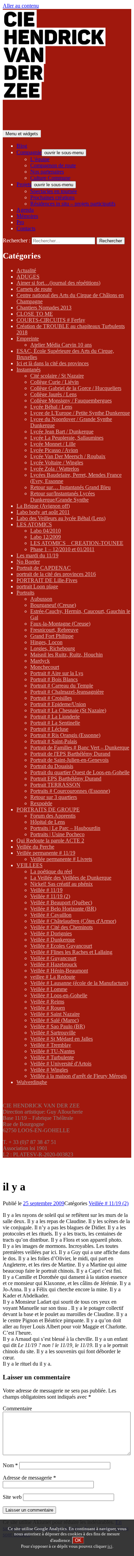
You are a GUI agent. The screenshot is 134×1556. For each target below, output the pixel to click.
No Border (28, 562)
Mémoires (27, 216)
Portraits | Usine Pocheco (57, 834)
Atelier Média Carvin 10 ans (61, 345)
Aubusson (41, 599)
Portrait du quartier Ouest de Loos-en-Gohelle (80, 772)
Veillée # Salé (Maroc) (54, 1020)
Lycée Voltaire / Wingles (56, 462)
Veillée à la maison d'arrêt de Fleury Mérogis (78, 1076)
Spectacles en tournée (53, 191)
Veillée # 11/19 (46, 890)
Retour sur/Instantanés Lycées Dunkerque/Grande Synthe (62, 497)
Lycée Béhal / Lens (51, 407)
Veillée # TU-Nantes (52, 1051)
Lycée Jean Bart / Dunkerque (61, 431)
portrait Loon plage (37, 586)
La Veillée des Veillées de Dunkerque (70, 878)
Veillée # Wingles (49, 1070)
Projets (23, 184)
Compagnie (29, 152)
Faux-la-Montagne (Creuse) (60, 624)
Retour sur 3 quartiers (53, 797)
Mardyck (40, 661)
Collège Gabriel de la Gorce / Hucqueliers (75, 388)
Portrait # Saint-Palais (53, 741)
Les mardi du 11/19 (37, 555)
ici (110, 1546)
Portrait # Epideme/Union (58, 704)
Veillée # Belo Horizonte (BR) (63, 909)
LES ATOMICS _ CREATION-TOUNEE (76, 543)
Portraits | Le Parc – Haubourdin (65, 828)
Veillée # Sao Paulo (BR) (57, 1026)
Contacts (25, 228)
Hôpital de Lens (47, 822)
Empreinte (27, 338)
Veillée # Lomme (48, 989)
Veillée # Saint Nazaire (55, 1014)
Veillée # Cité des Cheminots (61, 927)
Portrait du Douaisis (51, 766)
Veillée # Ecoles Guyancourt (61, 946)
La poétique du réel (51, 871)
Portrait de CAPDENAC (43, 568)
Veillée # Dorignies (51, 933)
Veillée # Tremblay (50, 1045)
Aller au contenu (21, 6)
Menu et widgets (21, 133)
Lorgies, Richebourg (52, 648)
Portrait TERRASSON (55, 785)
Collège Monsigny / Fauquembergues (71, 400)
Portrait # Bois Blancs (54, 679)
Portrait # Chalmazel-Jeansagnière (67, 692)
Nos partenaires (47, 172)
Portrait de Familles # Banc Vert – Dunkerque (79, 747)
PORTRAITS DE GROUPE (48, 809)
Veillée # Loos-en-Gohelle (58, 995)
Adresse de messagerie (29, 1478)
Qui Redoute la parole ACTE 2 (50, 840)
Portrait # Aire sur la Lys (56, 673)
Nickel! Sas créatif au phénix (61, 884)
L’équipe (39, 159)
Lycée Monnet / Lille (53, 444)
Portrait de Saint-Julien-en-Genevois (69, 760)
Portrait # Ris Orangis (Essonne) (65, 735)
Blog (21, 146)
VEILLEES (29, 865)
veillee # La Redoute (52, 977)
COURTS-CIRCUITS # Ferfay (50, 320)
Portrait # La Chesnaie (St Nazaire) (68, 710)
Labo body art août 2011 (43, 512)
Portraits (25, 593)
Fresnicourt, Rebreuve (54, 630)
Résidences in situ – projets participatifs (72, 204)
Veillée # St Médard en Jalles (61, 1039)
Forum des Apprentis (53, 816)
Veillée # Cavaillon (50, 915)
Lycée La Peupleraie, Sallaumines (66, 438)
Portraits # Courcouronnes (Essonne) (70, 791)
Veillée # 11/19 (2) (50, 896)
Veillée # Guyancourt (53, 958)
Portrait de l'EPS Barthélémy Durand (70, 754)
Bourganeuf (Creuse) (53, 605)
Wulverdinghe (31, 1082)
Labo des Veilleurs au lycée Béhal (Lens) (60, 518)
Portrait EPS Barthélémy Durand (65, 778)
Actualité (26, 270)
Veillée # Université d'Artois (60, 1063)
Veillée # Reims (47, 1002)
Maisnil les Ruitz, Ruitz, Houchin (66, 655)
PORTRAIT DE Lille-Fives (46, 580)
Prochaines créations (52, 197)
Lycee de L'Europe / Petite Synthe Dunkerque (80, 413)
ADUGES (28, 277)
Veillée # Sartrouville (53, 1032)
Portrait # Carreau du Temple (61, 685)
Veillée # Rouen (47, 1008)
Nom (10, 1465)
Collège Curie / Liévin (54, 382)
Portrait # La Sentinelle (55, 723)
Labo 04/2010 (45, 531)
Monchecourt (44, 667)
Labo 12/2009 (45, 537)
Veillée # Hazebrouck (53, 964)
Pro (20, 222)
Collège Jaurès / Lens (53, 394)
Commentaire (17, 1408)
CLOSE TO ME (34, 314)
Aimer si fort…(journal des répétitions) (58, 283)
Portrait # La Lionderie (55, 716)
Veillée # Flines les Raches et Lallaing (71, 952)
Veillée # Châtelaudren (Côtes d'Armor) (73, 921)
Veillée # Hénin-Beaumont (59, 971)
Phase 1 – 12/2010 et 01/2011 (62, 549)
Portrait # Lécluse (49, 729)
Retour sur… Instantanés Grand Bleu (70, 487)
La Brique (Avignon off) (43, 506)
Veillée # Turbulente (52, 1057)
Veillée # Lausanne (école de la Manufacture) (79, 983)
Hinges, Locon (46, 642)
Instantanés (28, 369)
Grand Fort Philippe (52, 636)
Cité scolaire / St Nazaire (57, 376)
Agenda (25, 210)
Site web (12, 1497)
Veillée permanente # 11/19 (45, 853)
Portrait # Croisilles (51, 698)
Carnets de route (34, 289)
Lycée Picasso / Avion (54, 450)
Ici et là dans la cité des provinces (52, 363)
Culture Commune (50, 178)
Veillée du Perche (35, 847)
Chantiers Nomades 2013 (43, 308)
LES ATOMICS (34, 524)
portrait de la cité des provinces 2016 (56, 574)
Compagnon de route (53, 165)
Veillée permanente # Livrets (61, 859)
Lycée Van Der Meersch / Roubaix (67, 456)
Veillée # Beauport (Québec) (61, 902)
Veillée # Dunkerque (52, 940)
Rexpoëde (41, 803)
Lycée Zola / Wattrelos (54, 469)
